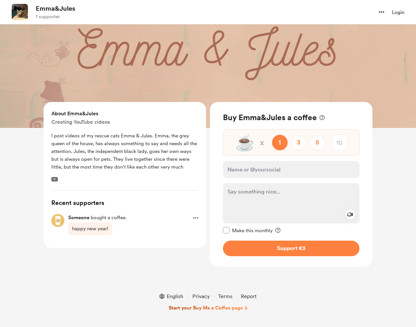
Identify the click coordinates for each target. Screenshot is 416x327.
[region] (291, 184)
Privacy (201, 296)
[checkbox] (248, 230)
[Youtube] (54, 179)
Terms (225, 296)
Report (248, 296)
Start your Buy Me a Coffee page (206, 308)
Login (398, 12)
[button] (381, 12)
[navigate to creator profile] (20, 12)
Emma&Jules (55, 8)
